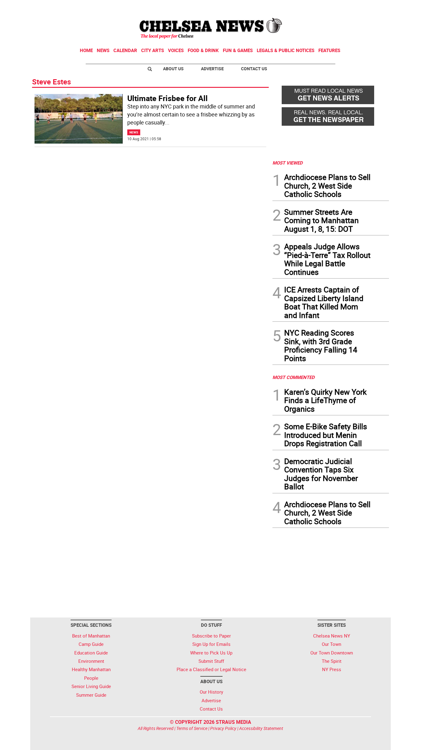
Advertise (212, 68)
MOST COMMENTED (293, 377)
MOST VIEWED (287, 163)
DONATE (374, 7)
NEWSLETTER (339, 7)
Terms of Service (191, 728)
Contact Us (254, 68)
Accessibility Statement (261, 728)
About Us (173, 68)
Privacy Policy (223, 728)
